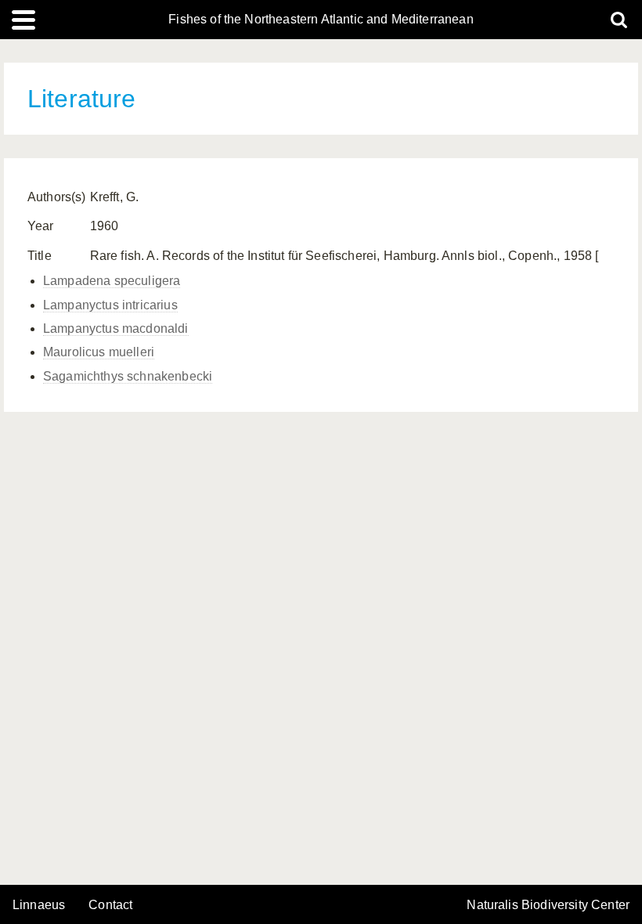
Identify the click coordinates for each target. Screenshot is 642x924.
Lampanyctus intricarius (110, 305)
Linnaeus (39, 905)
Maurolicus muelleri (98, 352)
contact (110, 904)
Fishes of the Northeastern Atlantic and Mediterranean (320, 19)
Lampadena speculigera (111, 280)
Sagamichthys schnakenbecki (127, 376)
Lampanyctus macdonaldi (116, 328)
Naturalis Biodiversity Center (548, 905)
